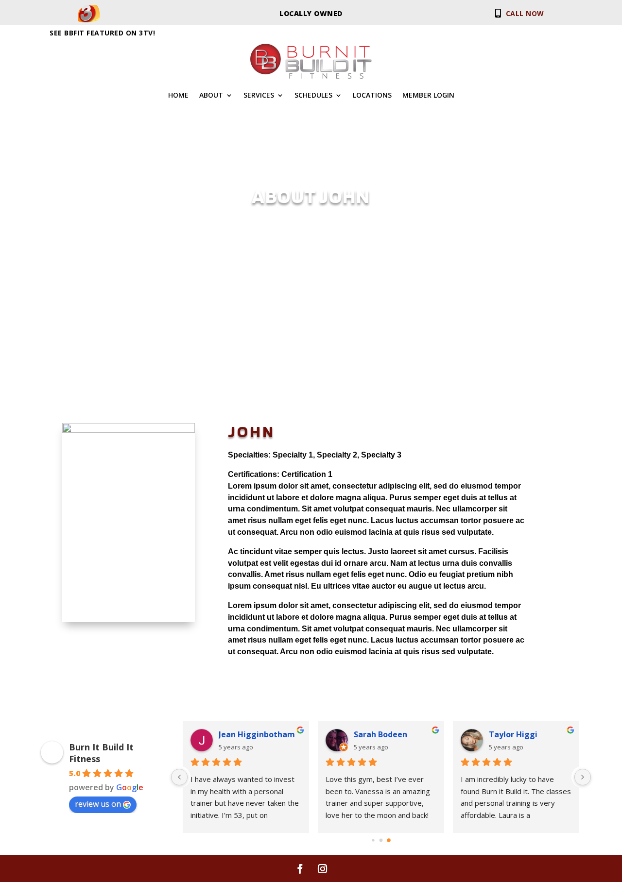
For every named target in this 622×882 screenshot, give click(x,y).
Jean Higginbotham (257, 734)
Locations (372, 96)
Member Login (428, 96)
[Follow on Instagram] (322, 869)
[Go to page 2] (389, 840)
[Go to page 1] (381, 840)
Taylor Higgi (513, 734)
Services (258, 96)
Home (178, 96)
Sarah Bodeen (380, 734)
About (211, 96)
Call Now (522, 13)
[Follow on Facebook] (300, 869)
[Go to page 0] (373, 840)
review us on (98, 803)
